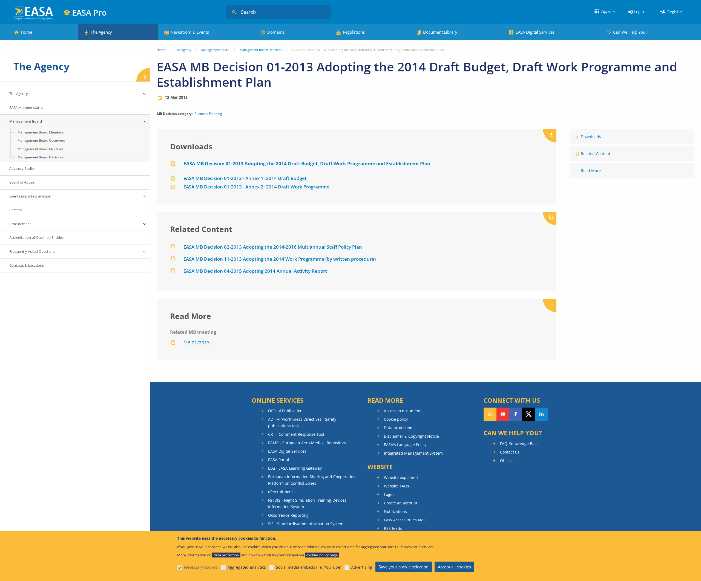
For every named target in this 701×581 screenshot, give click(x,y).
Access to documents (403, 410)
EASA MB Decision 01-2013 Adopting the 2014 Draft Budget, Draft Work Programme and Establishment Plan (306, 163)
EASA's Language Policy (405, 444)
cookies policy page (322, 555)
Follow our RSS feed (490, 414)
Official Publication (285, 410)
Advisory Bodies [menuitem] (22, 168)
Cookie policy (396, 419)
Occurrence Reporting (288, 515)
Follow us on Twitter (528, 414)
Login (639, 11)
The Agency (101, 32)
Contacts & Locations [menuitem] (26, 265)
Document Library (440, 32)
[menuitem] (636, 12)
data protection (226, 555)
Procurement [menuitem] (20, 223)
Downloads (591, 136)
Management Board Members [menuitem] (41, 132)
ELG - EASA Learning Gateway (295, 468)
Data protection (398, 427)
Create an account (400, 503)
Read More (591, 170)
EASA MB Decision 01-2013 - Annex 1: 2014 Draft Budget (245, 178)
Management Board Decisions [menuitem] (41, 157)
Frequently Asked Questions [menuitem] (32, 251)
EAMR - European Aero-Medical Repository (307, 442)
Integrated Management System (413, 453)
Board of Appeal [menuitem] (22, 182)
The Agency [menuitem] (18, 93)
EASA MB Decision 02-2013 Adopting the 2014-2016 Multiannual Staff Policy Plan (272, 247)
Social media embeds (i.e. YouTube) (308, 567)
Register (674, 11)
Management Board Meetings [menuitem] (40, 149)
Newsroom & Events (190, 32)
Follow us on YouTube (502, 414)
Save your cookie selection (404, 567)
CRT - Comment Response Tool (296, 434)
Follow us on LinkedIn (541, 414)
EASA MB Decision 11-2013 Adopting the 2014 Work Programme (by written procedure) (279, 259)
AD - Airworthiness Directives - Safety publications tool (302, 422)
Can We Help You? (630, 32)
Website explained (401, 477)
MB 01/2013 (196, 342)
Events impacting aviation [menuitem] (30, 196)
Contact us (509, 452)
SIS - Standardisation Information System (305, 523)
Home (26, 32)
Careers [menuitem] (15, 209)
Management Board (215, 50)
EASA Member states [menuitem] (26, 107)
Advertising (361, 567)
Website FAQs (396, 486)
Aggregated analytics (247, 567)
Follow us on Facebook (515, 414)
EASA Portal (278, 459)
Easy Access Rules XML (405, 519)
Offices (506, 460)
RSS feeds (393, 528)
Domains (275, 32)
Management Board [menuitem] (25, 121)
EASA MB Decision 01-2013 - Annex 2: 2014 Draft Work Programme (256, 187)
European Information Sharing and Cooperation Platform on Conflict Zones (312, 480)
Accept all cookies (454, 567)
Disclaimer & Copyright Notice (411, 436)
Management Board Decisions (261, 50)
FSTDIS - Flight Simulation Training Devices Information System (307, 503)
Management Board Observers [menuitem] (41, 140)
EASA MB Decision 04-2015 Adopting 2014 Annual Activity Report (255, 271)
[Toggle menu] (144, 94)
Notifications (395, 511)
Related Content (595, 153)
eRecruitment (280, 491)
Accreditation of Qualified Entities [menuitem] (36, 237)
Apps (606, 11)
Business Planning (208, 113)
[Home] (33, 12)
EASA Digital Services (535, 32)
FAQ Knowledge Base (519, 443)
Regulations (354, 32)
